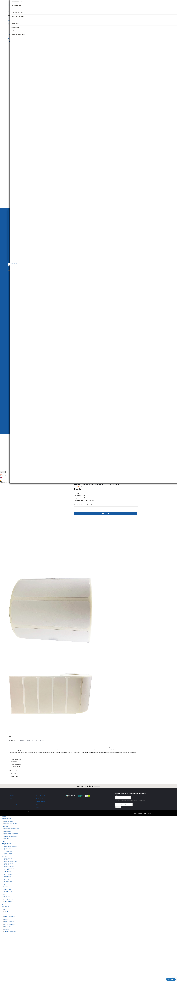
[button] (106, 487)
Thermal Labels (94, 504)
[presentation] (1, 472)
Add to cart (105, 513)
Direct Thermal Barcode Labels (85, 504)
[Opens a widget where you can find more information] (171, 979)
